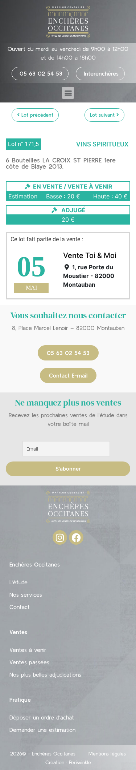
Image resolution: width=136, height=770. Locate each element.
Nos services (25, 594)
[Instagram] (60, 537)
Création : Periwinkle (68, 762)
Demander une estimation (42, 729)
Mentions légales (107, 754)
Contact (19, 607)
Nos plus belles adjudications (45, 674)
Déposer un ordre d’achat (41, 717)
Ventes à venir (27, 649)
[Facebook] (76, 537)
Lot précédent (36, 115)
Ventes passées (29, 662)
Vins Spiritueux (102, 144)
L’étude (18, 582)
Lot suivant (103, 115)
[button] (68, 93)
